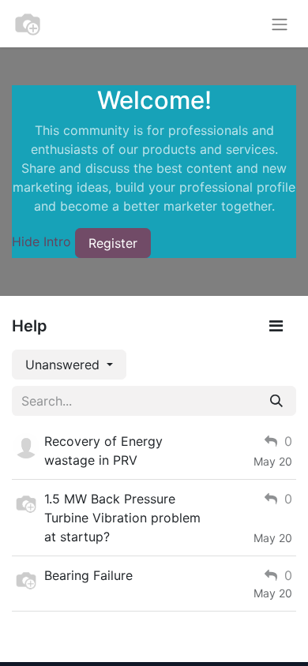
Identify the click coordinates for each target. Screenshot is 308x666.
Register (112, 243)
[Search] (276, 401)
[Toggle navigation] (279, 23)
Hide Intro (41, 241)
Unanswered (64, 364)
